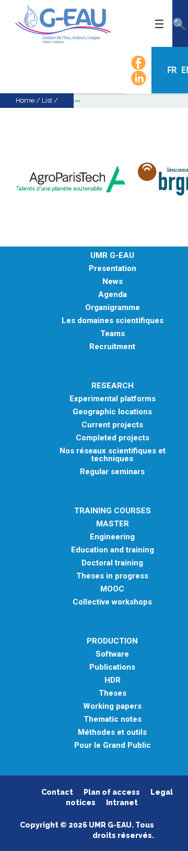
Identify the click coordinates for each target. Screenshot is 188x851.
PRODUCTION (112, 641)
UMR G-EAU (112, 256)
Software (112, 654)
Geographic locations (112, 412)
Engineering (112, 537)
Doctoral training (112, 563)
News (112, 282)
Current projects (112, 425)
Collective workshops (112, 602)
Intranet (122, 802)
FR (173, 70)
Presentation (112, 269)
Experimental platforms (112, 399)
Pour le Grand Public (112, 745)
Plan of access (112, 792)
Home (25, 100)
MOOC (112, 589)
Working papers (112, 706)
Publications (112, 667)
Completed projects (112, 438)
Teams (112, 334)
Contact (57, 792)
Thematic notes (113, 719)
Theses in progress (112, 576)
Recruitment (112, 347)
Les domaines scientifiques (112, 321)
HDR (112, 680)
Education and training (112, 550)
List (47, 100)
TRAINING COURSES (112, 511)
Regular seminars (112, 472)
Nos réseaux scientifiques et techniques (113, 455)
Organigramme (112, 308)
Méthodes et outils (112, 732)
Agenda (112, 295)
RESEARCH (112, 386)
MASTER (112, 524)
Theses (112, 693)
